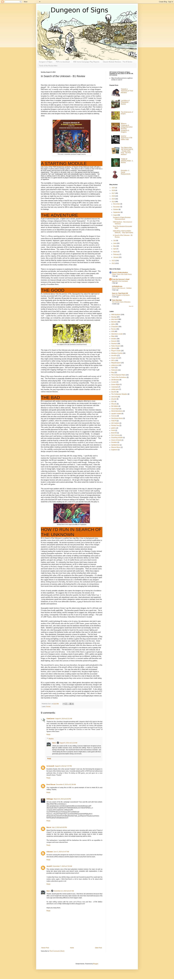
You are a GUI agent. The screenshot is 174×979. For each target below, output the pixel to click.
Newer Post (45, 948)
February (116, 254)
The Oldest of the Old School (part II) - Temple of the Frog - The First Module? (127, 151)
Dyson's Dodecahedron (120, 272)
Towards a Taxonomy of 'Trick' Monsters (127, 90)
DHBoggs (50, 799)
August (115, 215)
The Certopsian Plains (118, 375)
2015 (113, 199)
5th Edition (114, 406)
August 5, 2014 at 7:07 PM (63, 766)
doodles (113, 338)
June (115, 243)
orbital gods (115, 389)
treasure (114, 341)
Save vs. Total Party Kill (120, 293)
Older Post (98, 948)
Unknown (50, 852)
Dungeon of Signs (45, 62)
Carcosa (114, 416)
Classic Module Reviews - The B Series (117, 62)
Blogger (95, 964)
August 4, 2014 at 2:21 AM (63, 718)
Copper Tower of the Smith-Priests (122, 274)
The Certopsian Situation (119, 394)
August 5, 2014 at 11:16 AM (68, 743)
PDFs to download (63, 62)
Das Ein (113, 392)
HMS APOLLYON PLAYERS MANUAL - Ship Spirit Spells (123, 231)
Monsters (114, 322)
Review (48, 706)
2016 (113, 196)
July (114, 240)
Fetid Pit (113, 421)
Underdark (114, 387)
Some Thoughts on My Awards (121, 295)
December (116, 204)
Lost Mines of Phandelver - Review (125, 102)
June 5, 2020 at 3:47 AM (61, 852)
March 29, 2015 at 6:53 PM (62, 799)
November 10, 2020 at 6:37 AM (64, 891)
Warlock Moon (115, 447)
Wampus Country (116, 353)
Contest (113, 382)
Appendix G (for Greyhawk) (120, 281)
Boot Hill (114, 433)
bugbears (114, 449)
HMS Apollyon (115, 314)
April (115, 249)
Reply (48, 734)
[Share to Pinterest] (73, 704)
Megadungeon (116, 363)
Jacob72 (49, 866)
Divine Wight (115, 384)
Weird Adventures (117, 411)
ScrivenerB (50, 766)
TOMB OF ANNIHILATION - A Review (127, 160)
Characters (114, 326)
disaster (113, 399)
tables (113, 324)
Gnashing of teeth (117, 437)
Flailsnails (114, 370)
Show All (131, 306)
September (117, 212)
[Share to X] (68, 704)
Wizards (113, 404)
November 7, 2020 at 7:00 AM (62, 866)
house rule (114, 358)
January (116, 257)
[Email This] (64, 704)
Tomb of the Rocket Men (48, 66)
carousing (114, 396)
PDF (112, 401)
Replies (51, 739)
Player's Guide (116, 351)
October (116, 209)
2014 (113, 201)
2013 (113, 260)
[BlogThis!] (66, 704)
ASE (112, 331)
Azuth (113, 430)
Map (112, 372)
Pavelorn (114, 343)
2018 (113, 190)
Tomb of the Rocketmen (118, 377)
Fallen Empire (115, 346)
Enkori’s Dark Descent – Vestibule (122, 288)
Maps (113, 336)
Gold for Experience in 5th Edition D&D (126, 137)
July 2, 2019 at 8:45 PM (59, 827)
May (114, 246)
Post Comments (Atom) (57, 951)
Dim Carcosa (115, 435)
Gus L (54, 743)
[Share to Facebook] (70, 704)
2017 (113, 193)
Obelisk (113, 348)
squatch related (116, 413)
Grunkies (114, 442)
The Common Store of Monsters (121, 302)
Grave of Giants (116, 440)
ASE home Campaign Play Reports (86, 62)
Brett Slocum (51, 784)
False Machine (117, 300)
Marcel (49, 827)
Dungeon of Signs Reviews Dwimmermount (122, 218)
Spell (113, 367)
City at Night (115, 409)
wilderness (114, 365)
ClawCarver (51, 718)
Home (72, 948)
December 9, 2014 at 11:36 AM (66, 784)
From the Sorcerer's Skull (120, 279)
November (116, 207)
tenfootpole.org (117, 286)
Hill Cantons (115, 423)
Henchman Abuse (117, 418)
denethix (114, 355)
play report (114, 319)
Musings (114, 317)
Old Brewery (115, 380)
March (115, 251)
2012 (113, 263)
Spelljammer (115, 445)
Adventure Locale (117, 334)
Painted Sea (115, 425)
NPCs (113, 360)
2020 (113, 188)
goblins (113, 428)
